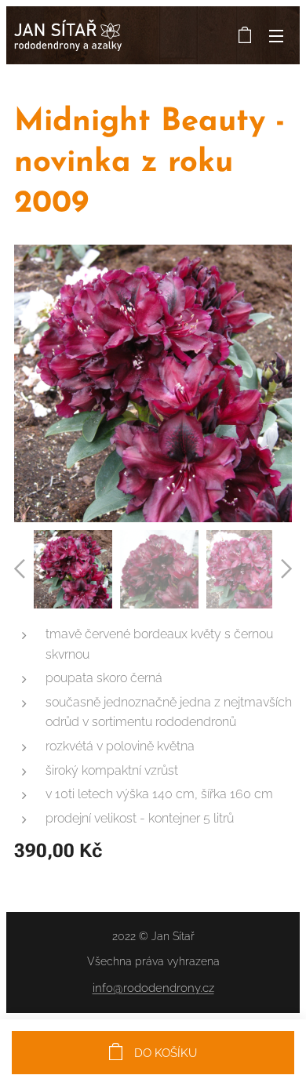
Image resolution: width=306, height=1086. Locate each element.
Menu (276, 35)
